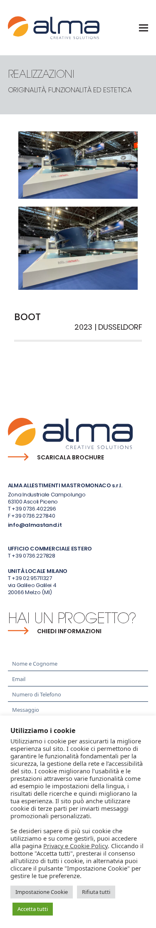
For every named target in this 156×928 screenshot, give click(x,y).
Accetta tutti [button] (32, 909)
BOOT (18, 372)
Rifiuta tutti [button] (96, 892)
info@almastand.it (35, 525)
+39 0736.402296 (34, 509)
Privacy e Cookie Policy (75, 845)
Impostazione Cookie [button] (41, 892)
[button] (143, 27)
